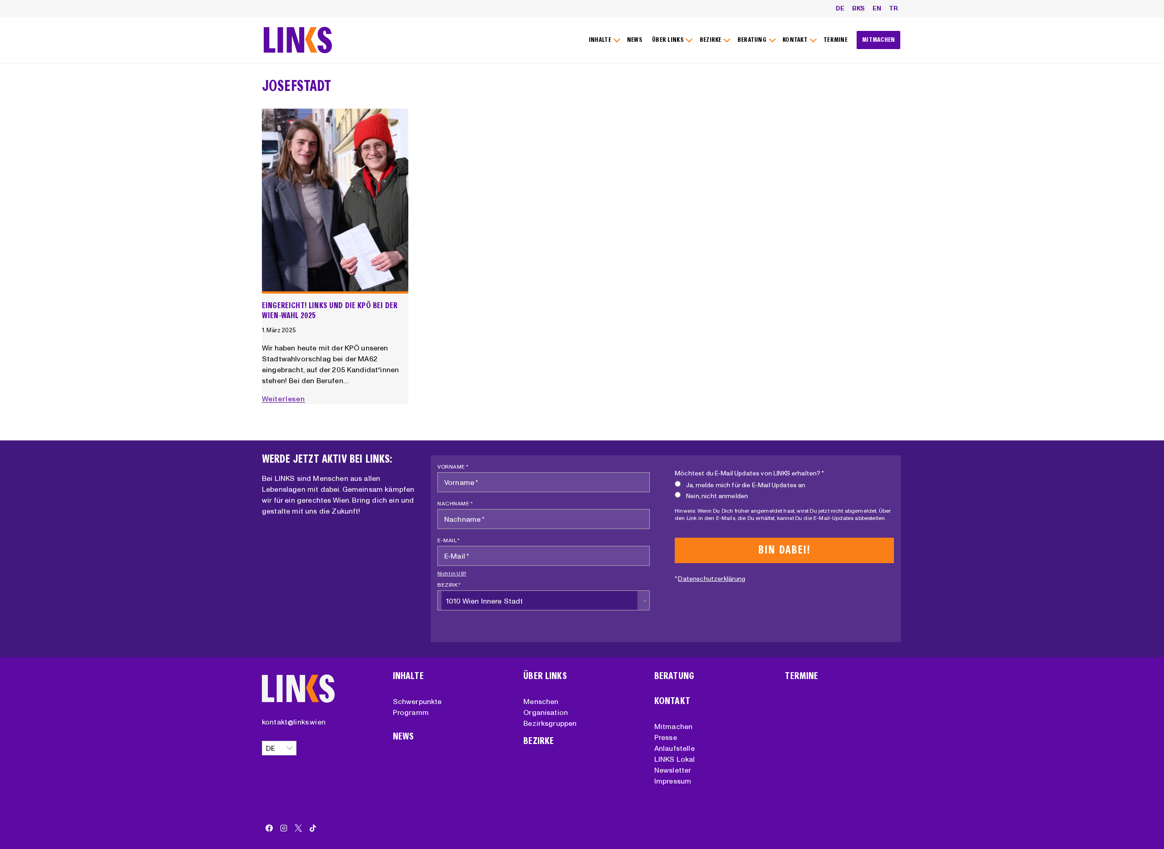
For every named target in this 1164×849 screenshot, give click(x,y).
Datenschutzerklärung (711, 578)
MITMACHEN (878, 40)
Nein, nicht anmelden (717, 495)
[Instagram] (283, 828)
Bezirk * (449, 585)
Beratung (674, 676)
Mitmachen (673, 726)
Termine (801, 676)
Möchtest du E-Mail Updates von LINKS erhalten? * (749, 473)
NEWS (634, 40)
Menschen (540, 701)
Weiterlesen (285, 399)
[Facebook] (269, 828)
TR (893, 8)
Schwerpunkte (417, 701)
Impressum (672, 781)
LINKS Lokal (674, 759)
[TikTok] (313, 828)
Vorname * (453, 466)
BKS (858, 8)
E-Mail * (448, 540)
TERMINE (835, 40)
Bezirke (538, 741)
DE (840, 8)
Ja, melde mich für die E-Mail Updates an (745, 485)
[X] (298, 828)
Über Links (545, 676)
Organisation (545, 712)
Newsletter (673, 770)
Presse (665, 737)
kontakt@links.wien (294, 722)
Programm (411, 712)
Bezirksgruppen (550, 723)
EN (877, 8)
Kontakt (672, 701)
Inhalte (408, 676)
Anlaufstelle (674, 748)
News (403, 736)
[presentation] (335, 201)
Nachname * (455, 503)
